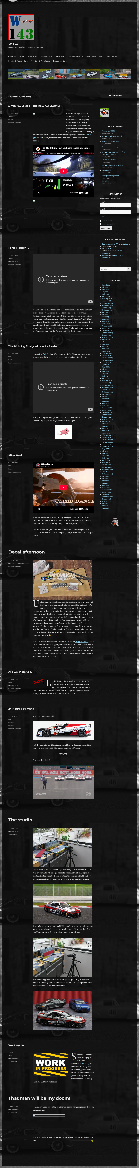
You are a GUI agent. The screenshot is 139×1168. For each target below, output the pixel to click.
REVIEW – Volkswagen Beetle (112, 136)
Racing (10, 119)
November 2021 (107, 415)
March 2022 (106, 406)
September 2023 (107, 365)
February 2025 (107, 326)
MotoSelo (105, 255)
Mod (23, 563)
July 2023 (105, 369)
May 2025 (105, 319)
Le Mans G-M (46, 56)
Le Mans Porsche (76, 56)
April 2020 (105, 458)
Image (10, 719)
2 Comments (12, 834)
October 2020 (106, 444)
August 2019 (106, 476)
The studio (20, 819)
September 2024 (107, 337)
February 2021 (107, 435)
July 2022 (105, 396)
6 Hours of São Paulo (109, 160)
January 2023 (106, 383)
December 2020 (107, 440)
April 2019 (105, 485)
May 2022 (105, 401)
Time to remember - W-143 (111, 244)
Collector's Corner (14, 563)
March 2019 (106, 488)
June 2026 (105, 290)
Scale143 (85, 1064)
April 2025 (105, 321)
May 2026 (105, 292)
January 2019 (106, 492)
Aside (10, 682)
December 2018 (107, 494)
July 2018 (105, 506)
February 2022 (107, 408)
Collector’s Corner (16, 56)
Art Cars (114, 246)
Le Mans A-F (32, 56)
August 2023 (106, 367)
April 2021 (105, 431)
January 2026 (106, 301)
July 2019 (105, 478)
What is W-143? (115, 96)
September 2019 (107, 474)
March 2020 (106, 460)
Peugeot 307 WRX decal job (111, 142)
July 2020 (105, 451)
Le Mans (11, 360)
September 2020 (107, 447)
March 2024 (106, 351)
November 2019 (107, 469)
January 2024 (106, 356)
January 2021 (106, 437)
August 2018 (106, 503)
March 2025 (106, 324)
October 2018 (106, 499)
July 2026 (105, 287)
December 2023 (107, 358)
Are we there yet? (20, 671)
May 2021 (105, 428)
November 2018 (107, 497)
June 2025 (105, 317)
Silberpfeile (91, 56)
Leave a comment (14, 122)
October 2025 (106, 308)
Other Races (111, 56)
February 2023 (107, 381)
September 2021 (107, 419)
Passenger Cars (60, 61)
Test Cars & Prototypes (40, 61)
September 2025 (107, 310)
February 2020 (107, 463)
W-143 (13, 44)
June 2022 (105, 399)
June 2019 (105, 481)
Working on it (17, 1045)
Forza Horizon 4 (18, 247)
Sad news (126, 244)
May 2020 (105, 456)
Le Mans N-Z (60, 56)
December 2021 (107, 412)
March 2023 (106, 378)
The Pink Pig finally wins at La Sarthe (32, 346)
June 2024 (105, 344)
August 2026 (106, 285)
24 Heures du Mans (21, 708)
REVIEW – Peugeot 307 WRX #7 (113, 165)
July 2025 (105, 315)
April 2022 (105, 403)
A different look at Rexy (110, 147)
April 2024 (105, 349)
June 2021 (105, 426)
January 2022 (106, 410)
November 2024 (107, 333)
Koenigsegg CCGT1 (108, 131)
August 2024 (106, 340)
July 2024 (105, 342)
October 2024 (106, 335)
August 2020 (106, 449)
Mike (103, 249)
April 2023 (105, 376)
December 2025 (107, 303)
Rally (101, 56)
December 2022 (107, 385)
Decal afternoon (26, 552)
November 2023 (107, 360)
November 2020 (107, 442)
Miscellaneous (13, 261)
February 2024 (107, 353)
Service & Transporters (18, 61)
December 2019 (107, 467)
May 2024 (105, 346)
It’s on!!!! (105, 181)
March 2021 (106, 433)
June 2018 (105, 508)
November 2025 (107, 305)
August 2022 (106, 394)
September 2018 (107, 501)
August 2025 (106, 312)
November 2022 (107, 387)
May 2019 (105, 483)
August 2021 (106, 422)
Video (10, 116)
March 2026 (106, 296)
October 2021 (106, 417)
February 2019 (107, 490)
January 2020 (106, 465)
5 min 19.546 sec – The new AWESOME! (34, 105)
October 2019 (106, 472)
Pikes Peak (15, 455)
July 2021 (105, 424)
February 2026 (107, 299)
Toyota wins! (106, 170)
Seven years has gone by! (110, 176)
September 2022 (107, 392)
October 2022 (106, 390)
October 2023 (106, 362)
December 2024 (107, 330)
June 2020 (105, 453)
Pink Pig (46, 354)
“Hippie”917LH (81, 641)
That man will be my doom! (39, 1098)
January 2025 (106, 328)
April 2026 (105, 294)
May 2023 (105, 374)
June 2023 (105, 371)
